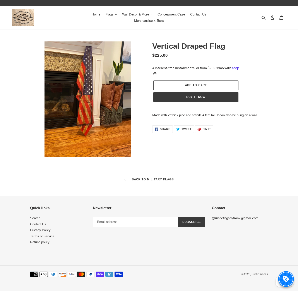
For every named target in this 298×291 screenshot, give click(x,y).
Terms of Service (42, 236)
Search (35, 218)
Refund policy (40, 242)
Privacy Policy (40, 230)
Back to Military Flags (152, 179)
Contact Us (38, 224)
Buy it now (196, 97)
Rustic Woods (260, 274)
